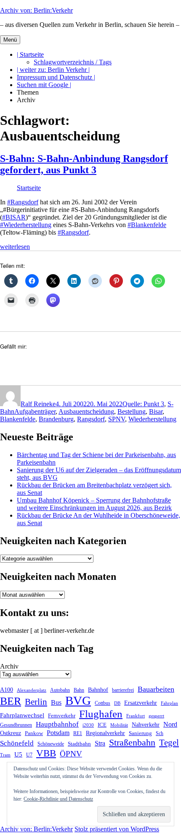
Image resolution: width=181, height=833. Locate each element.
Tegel (169, 742)
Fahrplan (169, 703)
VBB (46, 753)
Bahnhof (98, 689)
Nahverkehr (146, 725)
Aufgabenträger (35, 411)
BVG (78, 700)
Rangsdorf (91, 419)
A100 (6, 689)
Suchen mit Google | (44, 84)
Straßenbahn (132, 742)
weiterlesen (15, 246)
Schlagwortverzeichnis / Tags (73, 62)
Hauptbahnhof (57, 724)
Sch (159, 733)
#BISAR (14, 217)
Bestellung (131, 411)
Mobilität (119, 724)
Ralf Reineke (38, 403)
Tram (5, 754)
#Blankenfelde (147, 224)
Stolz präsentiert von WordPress (117, 829)
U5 (18, 754)
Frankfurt (135, 716)
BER (10, 701)
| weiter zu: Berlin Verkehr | (53, 69)
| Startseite (30, 54)
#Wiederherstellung (25, 224)
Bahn (79, 690)
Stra (100, 743)
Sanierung (140, 733)
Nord (170, 724)
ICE (102, 725)
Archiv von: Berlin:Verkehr (36, 10)
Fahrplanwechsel (22, 715)
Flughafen (100, 713)
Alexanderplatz (31, 690)
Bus (56, 702)
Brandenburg (56, 419)
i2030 (88, 724)
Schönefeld (17, 743)
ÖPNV (71, 753)
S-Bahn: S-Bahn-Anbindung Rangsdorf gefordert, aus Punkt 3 (84, 164)
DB (117, 703)
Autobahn (60, 690)
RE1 (77, 733)
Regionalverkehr (105, 733)
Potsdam (58, 733)
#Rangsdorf (22, 202)
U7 (29, 755)
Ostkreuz (10, 733)
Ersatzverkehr (140, 702)
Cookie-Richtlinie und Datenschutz (58, 799)
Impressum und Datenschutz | (56, 77)
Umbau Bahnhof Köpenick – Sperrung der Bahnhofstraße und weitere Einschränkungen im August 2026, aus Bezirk (94, 504)
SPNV (116, 419)
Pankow (34, 733)
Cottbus (102, 703)
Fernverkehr (61, 716)
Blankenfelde (17, 419)
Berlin (36, 701)
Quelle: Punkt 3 (143, 403)
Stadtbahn (79, 743)
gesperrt (156, 715)
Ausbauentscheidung (86, 411)
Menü (10, 40)
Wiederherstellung (152, 419)
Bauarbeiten (156, 689)
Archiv (9, 666)
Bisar (155, 411)
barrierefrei (123, 690)
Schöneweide (50, 744)
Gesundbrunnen (16, 725)
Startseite (29, 187)
